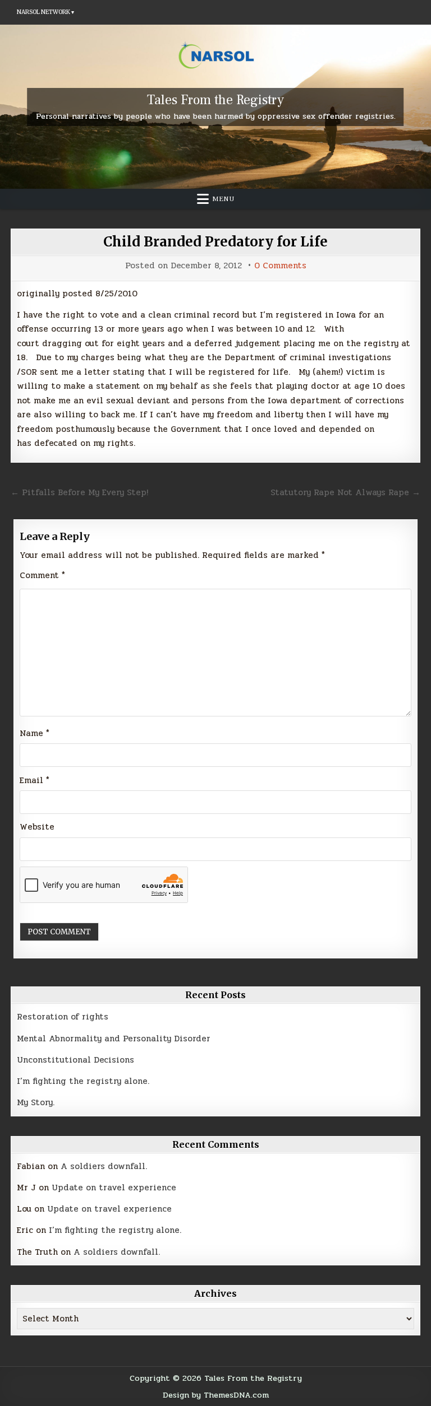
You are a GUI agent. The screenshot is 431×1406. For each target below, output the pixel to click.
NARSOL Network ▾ (45, 12)
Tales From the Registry (215, 100)
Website (37, 827)
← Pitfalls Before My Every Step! (79, 492)
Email (34, 780)
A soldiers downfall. (104, 1166)
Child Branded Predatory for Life (215, 241)
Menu (223, 198)
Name (34, 733)
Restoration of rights (62, 1016)
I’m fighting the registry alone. (83, 1081)
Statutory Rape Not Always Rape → (345, 492)
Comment (42, 575)
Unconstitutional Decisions (75, 1060)
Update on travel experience (114, 1187)
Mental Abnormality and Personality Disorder (113, 1038)
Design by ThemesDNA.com (216, 1395)
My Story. (35, 1102)
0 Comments (280, 266)
